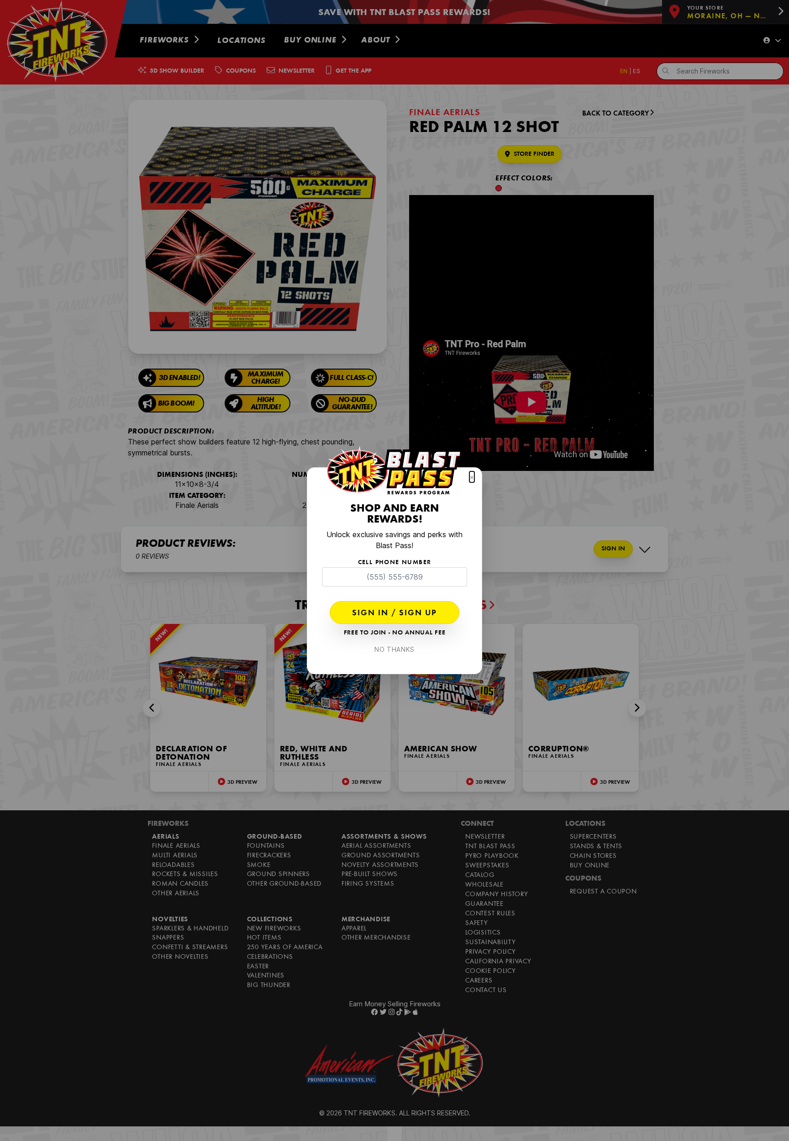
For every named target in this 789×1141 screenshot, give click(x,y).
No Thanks (394, 649)
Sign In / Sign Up (394, 613)
